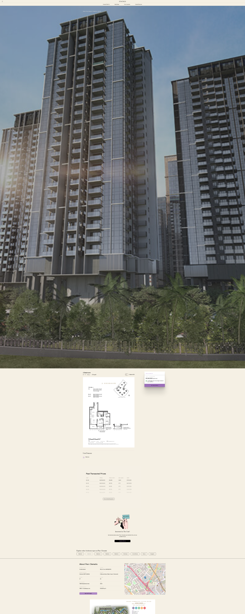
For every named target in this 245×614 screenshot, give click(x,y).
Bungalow (152, 553)
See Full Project (88, 593)
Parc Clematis (89, 11)
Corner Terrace (135, 553)
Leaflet (157, 594)
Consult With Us (106, 4)
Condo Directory (138, 4)
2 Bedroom (95, 11)
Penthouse (125, 553)
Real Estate (117, 4)
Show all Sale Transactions (109, 499)
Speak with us (122, 541)
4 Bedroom (107, 553)
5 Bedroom (116, 553)
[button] (145, 577)
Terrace (144, 553)
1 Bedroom (80, 553)
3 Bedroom (98, 553)
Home (84, 11)
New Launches (127, 4)
